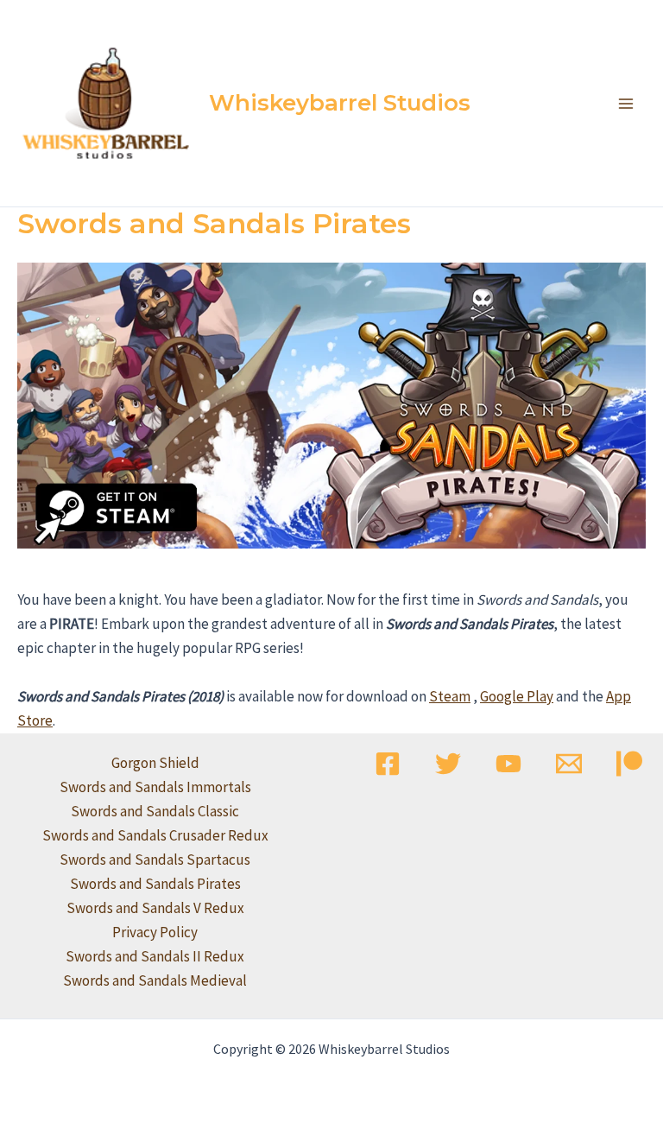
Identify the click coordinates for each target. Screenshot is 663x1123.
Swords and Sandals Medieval (155, 980)
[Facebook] (388, 764)
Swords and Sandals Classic (155, 811)
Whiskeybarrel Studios (339, 103)
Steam (449, 696)
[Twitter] (448, 764)
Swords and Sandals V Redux (155, 907)
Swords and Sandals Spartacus (155, 859)
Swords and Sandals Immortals (155, 786)
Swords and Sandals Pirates (155, 883)
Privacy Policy (155, 932)
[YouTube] (508, 764)
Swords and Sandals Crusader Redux (155, 835)
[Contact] (569, 764)
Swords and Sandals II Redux (155, 956)
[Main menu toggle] (627, 104)
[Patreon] (629, 764)
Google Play (516, 696)
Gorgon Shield (155, 762)
